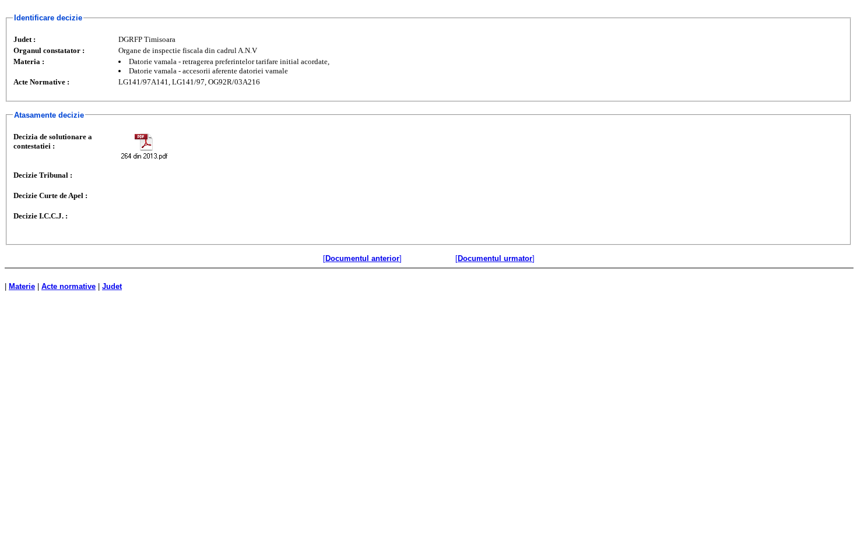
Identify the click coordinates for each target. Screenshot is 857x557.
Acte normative (68, 286)
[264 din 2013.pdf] (144, 146)
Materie (22, 286)
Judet (112, 286)
